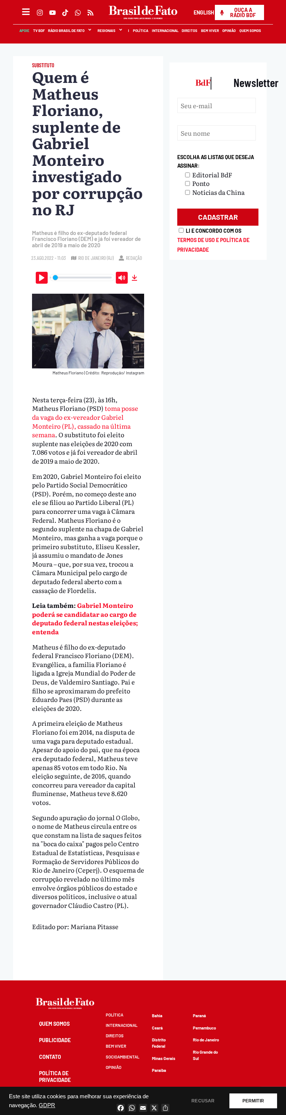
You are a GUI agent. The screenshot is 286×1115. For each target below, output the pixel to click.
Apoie (25, 30)
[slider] (82, 277)
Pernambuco (204, 1027)
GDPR (47, 1105)
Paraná (199, 1015)
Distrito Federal (159, 1042)
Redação (134, 258)
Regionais (106, 30)
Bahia (157, 1015)
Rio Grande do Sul (205, 1055)
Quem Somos (250, 30)
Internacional (165, 30)
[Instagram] (39, 12)
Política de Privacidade (55, 1076)
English (204, 12)
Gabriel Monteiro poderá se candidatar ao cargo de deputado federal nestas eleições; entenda (85, 618)
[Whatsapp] (77, 12)
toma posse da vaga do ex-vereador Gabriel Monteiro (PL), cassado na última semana (85, 421)
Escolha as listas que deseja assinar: (215, 161)
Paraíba (159, 1070)
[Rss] (90, 12)
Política (141, 30)
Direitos (190, 30)
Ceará (157, 1027)
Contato (50, 1057)
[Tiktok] (65, 12)
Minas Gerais (163, 1058)
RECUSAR (202, 1100)
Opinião (229, 30)
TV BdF (39, 30)
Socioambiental (122, 1056)
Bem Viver (210, 30)
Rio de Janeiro (206, 1039)
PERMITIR (253, 1100)
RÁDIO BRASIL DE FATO (66, 30)
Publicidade (55, 1040)
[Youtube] (52, 12)
